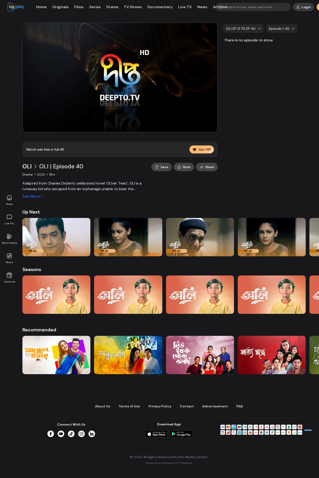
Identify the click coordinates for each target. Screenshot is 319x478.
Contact (187, 406)
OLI (27, 166)
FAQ (239, 406)
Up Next (31, 212)
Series (95, 6)
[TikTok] (71, 434)
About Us (102, 406)
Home (9, 204)
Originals (60, 6)
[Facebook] (50, 434)
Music (9, 262)
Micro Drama (9, 242)
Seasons (31, 269)
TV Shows (133, 6)
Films (79, 6)
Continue (9, 281)
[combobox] (243, 28)
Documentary (160, 6)
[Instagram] (81, 434)
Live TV (185, 6)
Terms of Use (129, 406)
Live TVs (9, 223)
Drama (112, 6)
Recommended (39, 330)
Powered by (168, 463)
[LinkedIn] (92, 434)
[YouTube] (61, 434)
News (202, 6)
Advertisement (215, 406)
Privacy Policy (160, 406)
